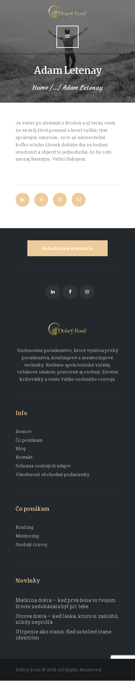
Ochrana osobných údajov (43, 466)
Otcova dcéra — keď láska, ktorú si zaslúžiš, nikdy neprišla (67, 619)
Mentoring (27, 536)
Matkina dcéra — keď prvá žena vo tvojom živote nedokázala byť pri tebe (66, 603)
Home (40, 88)
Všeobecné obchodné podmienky (53, 474)
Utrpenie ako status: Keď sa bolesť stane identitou (63, 635)
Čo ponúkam (29, 440)
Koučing (24, 527)
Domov (24, 431)
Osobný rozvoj (31, 544)
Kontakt (24, 457)
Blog (21, 448)
